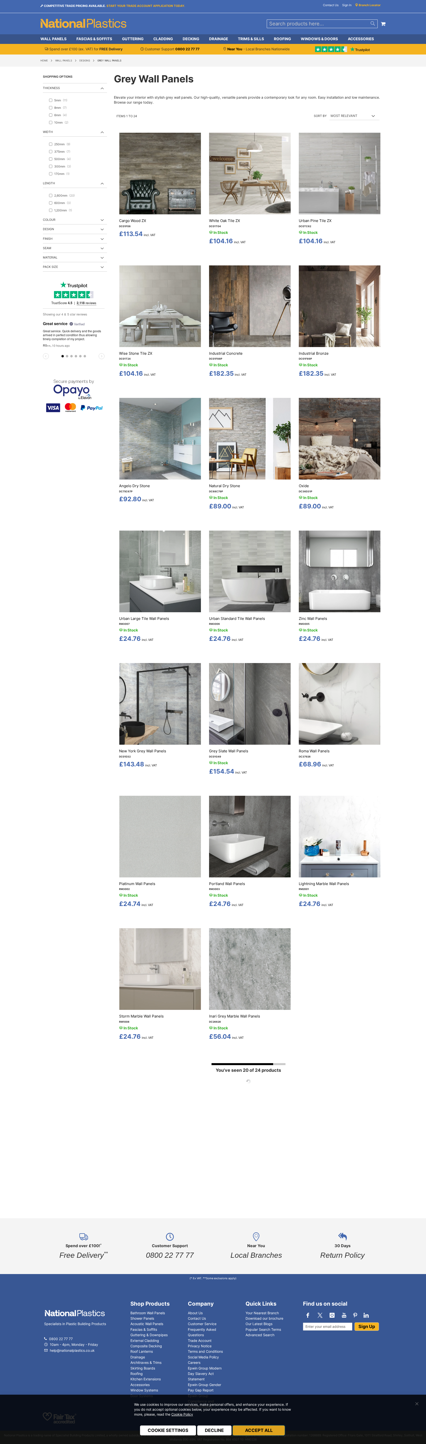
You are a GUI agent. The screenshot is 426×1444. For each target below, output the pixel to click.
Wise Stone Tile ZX (135, 353)
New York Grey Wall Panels (142, 751)
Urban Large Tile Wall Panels (144, 618)
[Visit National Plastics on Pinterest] (355, 1315)
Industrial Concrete (226, 353)
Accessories (140, 1385)
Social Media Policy (203, 1357)
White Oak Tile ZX (224, 220)
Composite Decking (146, 1346)
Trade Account (200, 1340)
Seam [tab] (47, 248)
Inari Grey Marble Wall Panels (234, 1016)
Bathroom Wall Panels (147, 1313)
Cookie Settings (168, 1430)
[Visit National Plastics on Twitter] (320, 1315)
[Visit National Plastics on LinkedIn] (366, 1315)
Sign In (347, 5)
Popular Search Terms (263, 1329)
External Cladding (144, 1340)
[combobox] (322, 23)
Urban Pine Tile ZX (315, 220)
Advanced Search (260, 1335)
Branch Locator (369, 5)
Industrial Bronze (314, 353)
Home (44, 60)
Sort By (320, 116)
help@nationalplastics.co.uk (72, 1350)
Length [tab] (49, 183)
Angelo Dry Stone (134, 485)
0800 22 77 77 (61, 1339)
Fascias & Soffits (143, 1329)
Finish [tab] (48, 239)
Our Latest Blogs (259, 1324)
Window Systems (144, 1390)
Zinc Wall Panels (313, 618)
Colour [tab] (49, 220)
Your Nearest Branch (262, 1313)
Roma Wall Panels (314, 751)
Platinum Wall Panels (137, 883)
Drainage (137, 1357)
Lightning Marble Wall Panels (324, 883)
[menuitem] (55, 39)
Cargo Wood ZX (132, 220)
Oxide (304, 485)
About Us (195, 1313)
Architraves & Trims (145, 1362)
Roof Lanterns (141, 1351)
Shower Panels (142, 1318)
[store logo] (83, 23)
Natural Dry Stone (224, 485)
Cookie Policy (182, 1414)
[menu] (213, 39)
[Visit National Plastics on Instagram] (332, 1315)
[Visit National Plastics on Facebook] (308, 1315)
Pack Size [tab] (50, 267)
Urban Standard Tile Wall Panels (237, 618)
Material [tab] (50, 257)
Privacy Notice (200, 1346)
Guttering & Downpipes (149, 1335)
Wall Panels (63, 60)
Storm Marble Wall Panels (141, 1016)
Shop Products (150, 1303)
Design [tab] (48, 229)
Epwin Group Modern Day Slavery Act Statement (205, 1373)
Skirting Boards (142, 1368)
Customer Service (202, 1324)
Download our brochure (264, 1318)
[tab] (213, 39)
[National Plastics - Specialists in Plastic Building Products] (75, 1318)
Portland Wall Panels (227, 883)
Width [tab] (48, 132)
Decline (214, 1430)
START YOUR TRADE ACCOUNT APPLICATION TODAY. (145, 6)
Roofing (136, 1373)
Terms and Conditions (205, 1351)
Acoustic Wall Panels (146, 1324)
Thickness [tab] (51, 88)
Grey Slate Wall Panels (228, 751)
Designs (84, 60)
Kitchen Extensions (145, 1379)
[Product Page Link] (160, 213)
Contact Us (330, 5)
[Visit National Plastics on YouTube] (344, 1315)
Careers (194, 1362)
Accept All (259, 1430)
